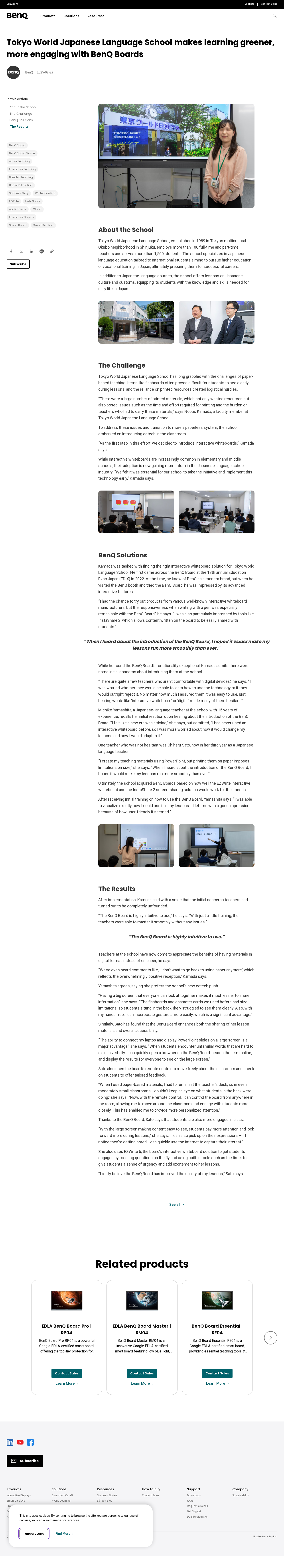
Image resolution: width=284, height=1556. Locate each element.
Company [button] (240, 1489)
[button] (274, 16)
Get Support (194, 1511)
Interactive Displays (19, 1495)
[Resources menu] (107, 16)
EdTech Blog (104, 1500)
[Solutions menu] (82, 16)
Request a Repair (197, 1506)
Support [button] (193, 1489)
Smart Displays (16, 1500)
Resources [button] (105, 1489)
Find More (62, 1533)
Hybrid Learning (61, 1500)
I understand (34, 1533)
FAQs (190, 1500)
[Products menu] (58, 16)
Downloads (194, 1495)
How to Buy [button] (151, 1489)
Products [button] (14, 1489)
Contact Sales (150, 1495)
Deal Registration (197, 1516)
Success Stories (107, 1495)
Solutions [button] (59, 1489)
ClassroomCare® (62, 1495)
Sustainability (240, 1495)
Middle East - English (265, 1536)
